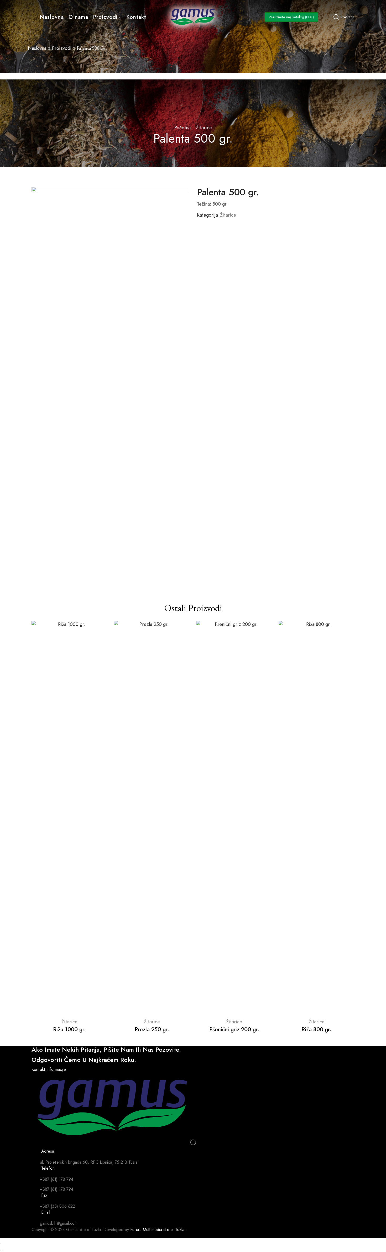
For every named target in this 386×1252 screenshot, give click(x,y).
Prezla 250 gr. (152, 1029)
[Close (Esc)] (0, 1243)
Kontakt (136, 17)
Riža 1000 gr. (69, 1029)
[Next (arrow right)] (2, 1250)
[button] (49, 1069)
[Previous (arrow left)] (0, 1250)
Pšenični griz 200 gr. (234, 1029)
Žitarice (204, 127)
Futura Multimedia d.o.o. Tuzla (157, 1230)
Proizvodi (105, 17)
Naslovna (52, 17)
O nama (78, 17)
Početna (182, 127)
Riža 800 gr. (316, 1029)
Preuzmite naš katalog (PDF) (291, 17)
